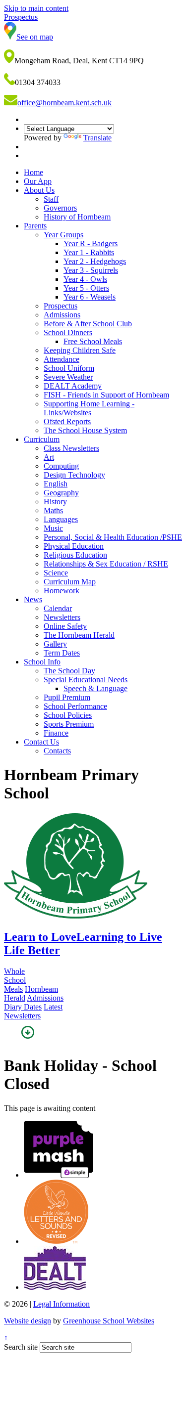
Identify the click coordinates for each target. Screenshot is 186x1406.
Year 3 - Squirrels (90, 270)
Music (53, 528)
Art (49, 457)
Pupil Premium (67, 697)
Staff (51, 199)
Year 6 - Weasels (89, 297)
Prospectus (60, 306)
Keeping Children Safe (80, 350)
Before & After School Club (88, 323)
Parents (35, 225)
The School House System (85, 430)
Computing (61, 466)
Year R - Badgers (90, 243)
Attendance (61, 359)
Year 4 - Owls (85, 279)
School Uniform (69, 368)
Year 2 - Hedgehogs (94, 261)
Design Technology (74, 475)
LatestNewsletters (33, 1011)
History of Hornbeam (77, 217)
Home (33, 172)
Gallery (55, 644)
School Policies (68, 715)
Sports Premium (69, 724)
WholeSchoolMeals (15, 980)
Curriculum (42, 439)
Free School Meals (92, 341)
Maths (53, 510)
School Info (42, 662)
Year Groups (63, 234)
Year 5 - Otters (86, 288)
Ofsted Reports (67, 421)
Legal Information (61, 1304)
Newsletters (62, 617)
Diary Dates (23, 1007)
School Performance (75, 706)
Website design (27, 1321)
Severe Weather (68, 377)
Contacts (57, 751)
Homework (61, 590)
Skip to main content (36, 8)
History (55, 501)
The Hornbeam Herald (79, 635)
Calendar (58, 608)
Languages (61, 519)
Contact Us (41, 742)
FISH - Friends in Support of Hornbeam (106, 395)
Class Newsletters (71, 448)
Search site (21, 1347)
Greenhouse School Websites (108, 1321)
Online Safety (65, 626)
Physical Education (74, 546)
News (33, 599)
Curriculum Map (70, 581)
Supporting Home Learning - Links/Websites (89, 408)
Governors (60, 208)
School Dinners (68, 332)
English (55, 484)
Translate (97, 137)
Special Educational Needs (85, 679)
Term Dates (62, 653)
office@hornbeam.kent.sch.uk (64, 102)
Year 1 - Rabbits (88, 252)
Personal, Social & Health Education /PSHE (113, 537)
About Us (39, 190)
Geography (61, 492)
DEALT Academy (73, 386)
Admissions (62, 314)
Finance (56, 733)
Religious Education (75, 555)
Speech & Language (95, 688)
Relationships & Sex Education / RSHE (106, 564)
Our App (38, 181)
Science (56, 573)
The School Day (69, 670)
